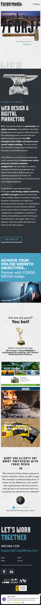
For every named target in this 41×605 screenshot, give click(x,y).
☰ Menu (36, 4)
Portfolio (26, 44)
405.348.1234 (10, 545)
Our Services (11, 239)
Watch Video (22, 507)
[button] (40, 595)
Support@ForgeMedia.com (19, 550)
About (19, 558)
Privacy (20, 561)
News (3, 561)
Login (3, 558)
